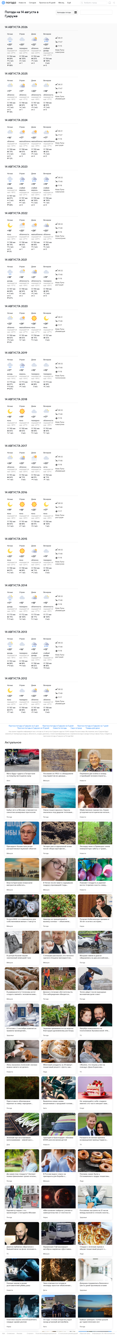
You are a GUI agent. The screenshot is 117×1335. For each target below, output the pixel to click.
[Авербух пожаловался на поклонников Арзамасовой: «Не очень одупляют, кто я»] (95, 1021)
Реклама (19, 1333)
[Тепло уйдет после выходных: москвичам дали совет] (95, 984)
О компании (11, 1333)
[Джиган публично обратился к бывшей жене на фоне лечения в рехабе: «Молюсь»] (22, 1239)
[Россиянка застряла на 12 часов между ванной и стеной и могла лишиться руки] (95, 1203)
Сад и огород (76, 728)
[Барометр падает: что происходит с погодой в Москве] (22, 1203)
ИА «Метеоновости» (108, 1333)
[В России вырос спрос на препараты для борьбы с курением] (58, 1166)
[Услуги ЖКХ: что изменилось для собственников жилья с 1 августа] (22, 911)
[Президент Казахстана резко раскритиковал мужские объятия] (22, 839)
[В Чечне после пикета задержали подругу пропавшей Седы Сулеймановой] (58, 875)
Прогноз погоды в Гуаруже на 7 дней (92, 726)
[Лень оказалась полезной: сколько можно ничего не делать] (22, 1057)
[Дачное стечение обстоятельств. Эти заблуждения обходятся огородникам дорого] (58, 984)
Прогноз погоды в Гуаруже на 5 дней (58, 726)
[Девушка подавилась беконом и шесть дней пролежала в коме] (95, 1275)
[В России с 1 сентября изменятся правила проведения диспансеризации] (22, 1021)
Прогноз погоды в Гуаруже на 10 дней (33, 728)
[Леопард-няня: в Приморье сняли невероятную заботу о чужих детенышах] (95, 839)
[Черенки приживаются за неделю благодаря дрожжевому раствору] (58, 1021)
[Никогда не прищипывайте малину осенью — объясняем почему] (58, 911)
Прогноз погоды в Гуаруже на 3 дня (24, 726)
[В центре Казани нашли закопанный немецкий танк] (22, 948)
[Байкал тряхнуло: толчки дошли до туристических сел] (95, 1312)
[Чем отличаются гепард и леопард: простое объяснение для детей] (58, 1275)
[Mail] (3, 2)
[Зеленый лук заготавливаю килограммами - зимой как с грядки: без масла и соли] (22, 1130)
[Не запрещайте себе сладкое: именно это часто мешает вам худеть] (95, 1093)
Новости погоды (60, 728)
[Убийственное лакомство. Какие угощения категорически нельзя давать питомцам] (95, 802)
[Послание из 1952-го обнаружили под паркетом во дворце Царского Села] (58, 766)
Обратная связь (85, 1333)
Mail (3, 1333)
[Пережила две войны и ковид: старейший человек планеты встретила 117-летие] (95, 766)
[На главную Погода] (10, 2)
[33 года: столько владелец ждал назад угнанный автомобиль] (58, 1312)
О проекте (30, 1333)
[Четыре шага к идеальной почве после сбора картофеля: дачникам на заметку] (58, 839)
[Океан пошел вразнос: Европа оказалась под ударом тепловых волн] (58, 802)
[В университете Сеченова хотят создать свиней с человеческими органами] (22, 984)
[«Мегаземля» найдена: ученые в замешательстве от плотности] (58, 1203)
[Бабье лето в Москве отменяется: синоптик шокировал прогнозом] (22, 802)
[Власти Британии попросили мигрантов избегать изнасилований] (22, 875)
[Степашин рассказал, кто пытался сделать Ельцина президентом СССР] (58, 948)
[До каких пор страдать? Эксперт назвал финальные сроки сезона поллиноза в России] (22, 1166)
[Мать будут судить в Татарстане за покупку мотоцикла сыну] (22, 766)
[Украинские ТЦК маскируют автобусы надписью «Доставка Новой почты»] (58, 1239)
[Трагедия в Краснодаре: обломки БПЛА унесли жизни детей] (58, 1130)
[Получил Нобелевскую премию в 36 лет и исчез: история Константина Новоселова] (95, 911)
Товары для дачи (93, 728)
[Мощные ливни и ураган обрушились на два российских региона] (95, 948)
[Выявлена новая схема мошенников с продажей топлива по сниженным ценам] (58, 1093)
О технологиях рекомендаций (68, 1333)
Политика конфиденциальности (46, 1333)
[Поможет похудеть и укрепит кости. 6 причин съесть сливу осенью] (95, 875)
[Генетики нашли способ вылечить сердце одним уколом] (22, 1312)
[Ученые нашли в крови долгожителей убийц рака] (22, 1275)
